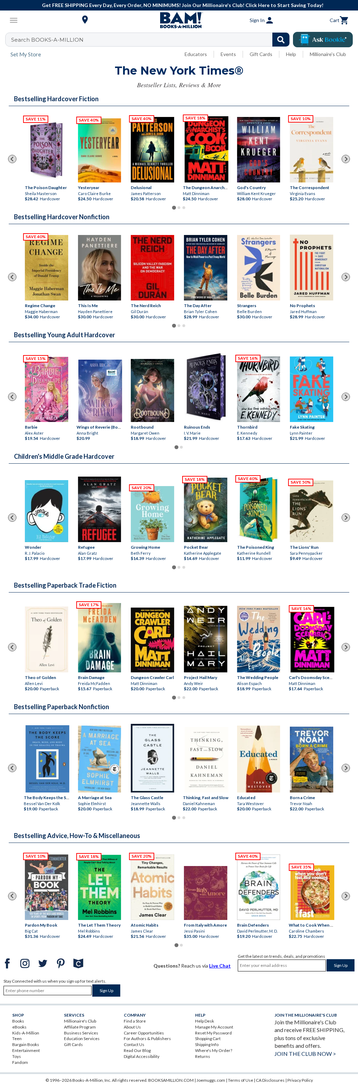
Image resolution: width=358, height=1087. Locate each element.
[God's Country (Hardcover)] (258, 149)
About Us (132, 1027)
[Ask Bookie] (323, 39)
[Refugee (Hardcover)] (99, 509)
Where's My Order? (213, 1050)
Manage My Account (214, 1027)
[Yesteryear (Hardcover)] (99, 150)
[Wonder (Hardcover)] (46, 511)
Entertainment (26, 1050)
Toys (16, 1056)
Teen (17, 1038)
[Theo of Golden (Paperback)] (46, 639)
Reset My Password (213, 1033)
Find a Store (135, 1021)
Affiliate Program (80, 1027)
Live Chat (220, 966)
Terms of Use (240, 1080)
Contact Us (134, 1044)
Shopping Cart (208, 1038)
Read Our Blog (137, 1050)
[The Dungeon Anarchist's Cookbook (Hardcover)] (206, 149)
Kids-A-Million (25, 1033)
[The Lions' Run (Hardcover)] (311, 511)
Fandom (20, 1062)
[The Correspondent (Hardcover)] (311, 149)
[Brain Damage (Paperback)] (99, 637)
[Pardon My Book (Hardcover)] (46, 887)
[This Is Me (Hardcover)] (99, 267)
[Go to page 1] (174, 207)
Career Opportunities (144, 1033)
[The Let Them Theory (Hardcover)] (99, 887)
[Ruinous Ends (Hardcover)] (205, 387)
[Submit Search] (280, 40)
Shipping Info (207, 1044)
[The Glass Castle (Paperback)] (152, 758)
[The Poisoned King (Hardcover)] (258, 509)
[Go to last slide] (12, 159)
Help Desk (204, 1021)
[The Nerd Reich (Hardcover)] (152, 267)
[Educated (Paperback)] (258, 759)
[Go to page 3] (183, 207)
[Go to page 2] (179, 207)
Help (291, 54)
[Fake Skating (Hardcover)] (311, 389)
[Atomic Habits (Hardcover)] (152, 887)
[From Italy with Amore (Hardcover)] (205, 893)
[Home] (179, 20)
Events (228, 54)
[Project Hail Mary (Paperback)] (205, 639)
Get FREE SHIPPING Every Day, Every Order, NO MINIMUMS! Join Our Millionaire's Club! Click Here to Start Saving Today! (182, 5)
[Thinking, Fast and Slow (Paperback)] (206, 759)
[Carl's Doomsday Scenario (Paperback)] (312, 639)
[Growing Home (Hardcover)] (152, 514)
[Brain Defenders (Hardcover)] (258, 887)
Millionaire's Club (328, 54)
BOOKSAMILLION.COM (171, 1080)
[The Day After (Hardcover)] (205, 267)
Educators (196, 54)
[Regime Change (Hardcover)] (46, 267)
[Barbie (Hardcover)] (46, 389)
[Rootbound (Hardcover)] (152, 390)
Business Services (81, 1033)
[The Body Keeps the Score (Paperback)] (47, 758)
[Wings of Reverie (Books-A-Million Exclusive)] (100, 391)
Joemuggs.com (210, 1080)
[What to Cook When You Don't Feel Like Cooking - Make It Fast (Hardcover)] (312, 892)
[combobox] (152, 39)
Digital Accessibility (141, 1056)
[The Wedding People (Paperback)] (258, 639)
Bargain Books (25, 1044)
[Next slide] (346, 159)
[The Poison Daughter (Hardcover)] (46, 149)
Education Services (82, 1038)
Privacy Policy (300, 1080)
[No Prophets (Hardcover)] (311, 267)
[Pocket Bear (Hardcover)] (205, 510)
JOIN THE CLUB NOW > (305, 1053)
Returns (202, 1056)
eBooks (19, 1027)
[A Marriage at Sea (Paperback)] (99, 759)
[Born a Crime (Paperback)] (311, 759)
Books (18, 1021)
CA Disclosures (270, 1080)
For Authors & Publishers (147, 1038)
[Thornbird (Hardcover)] (258, 389)
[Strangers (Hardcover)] (258, 267)
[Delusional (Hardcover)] (152, 149)
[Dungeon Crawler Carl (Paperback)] (152, 640)
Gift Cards (261, 54)
